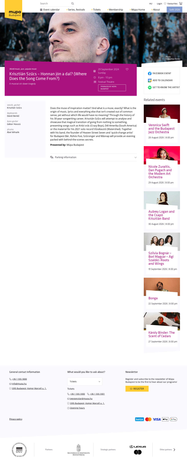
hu (150, 3)
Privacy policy (15, 419)
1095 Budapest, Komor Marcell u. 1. (29, 388)
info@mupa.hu (19, 383)
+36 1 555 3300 (77, 393)
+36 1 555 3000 (19, 379)
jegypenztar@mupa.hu (81, 398)
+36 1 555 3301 (97, 393)
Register (138, 388)
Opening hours (77, 407)
